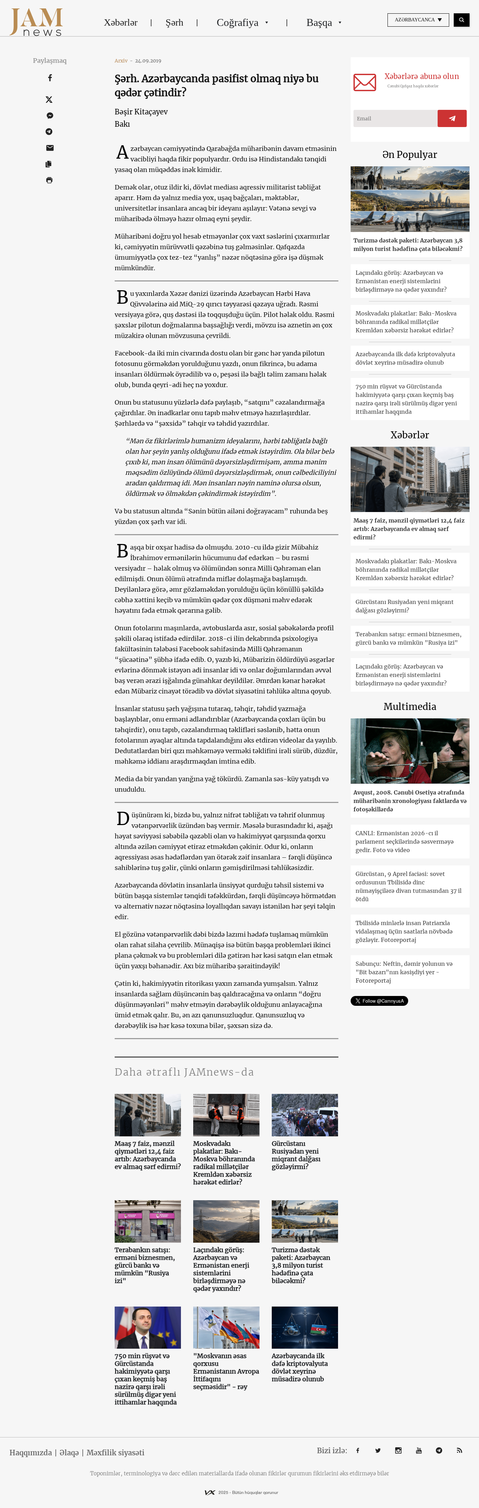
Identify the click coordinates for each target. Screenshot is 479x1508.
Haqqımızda (30, 1452)
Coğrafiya (237, 22)
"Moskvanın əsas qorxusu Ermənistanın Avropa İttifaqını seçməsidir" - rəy (226, 1371)
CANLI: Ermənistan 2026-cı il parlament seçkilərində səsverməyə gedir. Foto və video (405, 841)
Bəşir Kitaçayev (141, 111)
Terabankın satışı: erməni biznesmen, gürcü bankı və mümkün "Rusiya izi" (145, 1265)
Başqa (319, 22)
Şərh (174, 22)
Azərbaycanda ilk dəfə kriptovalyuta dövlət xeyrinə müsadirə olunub (300, 1367)
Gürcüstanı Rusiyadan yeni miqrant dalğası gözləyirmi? (296, 1155)
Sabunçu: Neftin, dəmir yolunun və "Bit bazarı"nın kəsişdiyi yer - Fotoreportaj (404, 972)
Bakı (122, 124)
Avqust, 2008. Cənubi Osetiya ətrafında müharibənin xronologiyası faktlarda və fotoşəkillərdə (410, 801)
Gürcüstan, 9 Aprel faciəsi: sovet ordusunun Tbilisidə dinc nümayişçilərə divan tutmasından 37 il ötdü (408, 886)
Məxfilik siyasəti (115, 1452)
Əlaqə (69, 1452)
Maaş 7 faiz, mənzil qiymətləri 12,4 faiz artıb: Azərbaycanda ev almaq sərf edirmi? (148, 1155)
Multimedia (410, 706)
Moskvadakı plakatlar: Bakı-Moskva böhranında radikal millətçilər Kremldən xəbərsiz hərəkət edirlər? (224, 1163)
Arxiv (124, 61)
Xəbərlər (120, 22)
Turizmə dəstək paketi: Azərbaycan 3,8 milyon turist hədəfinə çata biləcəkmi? (301, 1265)
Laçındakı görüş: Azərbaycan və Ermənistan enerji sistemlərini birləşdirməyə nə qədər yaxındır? (221, 1269)
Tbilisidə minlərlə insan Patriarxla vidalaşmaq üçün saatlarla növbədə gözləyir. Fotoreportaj (404, 931)
